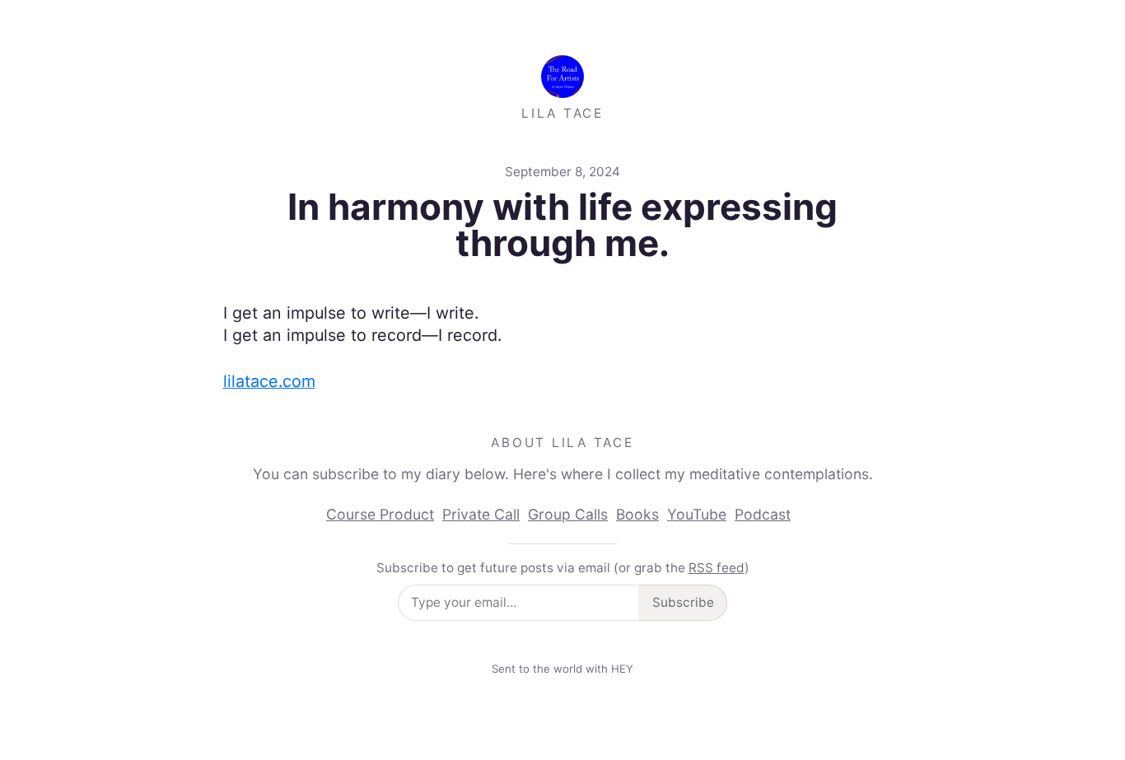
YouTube (696, 514)
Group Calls (568, 514)
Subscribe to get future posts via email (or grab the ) (562, 568)
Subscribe (683, 602)
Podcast (763, 514)
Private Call (481, 514)
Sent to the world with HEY (562, 668)
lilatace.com (269, 381)
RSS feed (717, 568)
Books (637, 514)
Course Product (380, 514)
